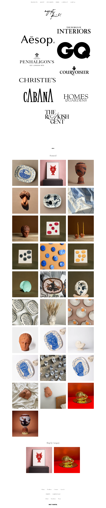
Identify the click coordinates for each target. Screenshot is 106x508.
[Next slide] (91, 84)
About (42, 2)
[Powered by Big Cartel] (53, 504)
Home (43, 489)
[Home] (53, 14)
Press (57, 2)
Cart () (72, 2)
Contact (65, 2)
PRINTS (48, 494)
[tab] (52, 148)
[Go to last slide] (14, 84)
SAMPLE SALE (56, 494)
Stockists (50, 2)
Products (34, 2)
